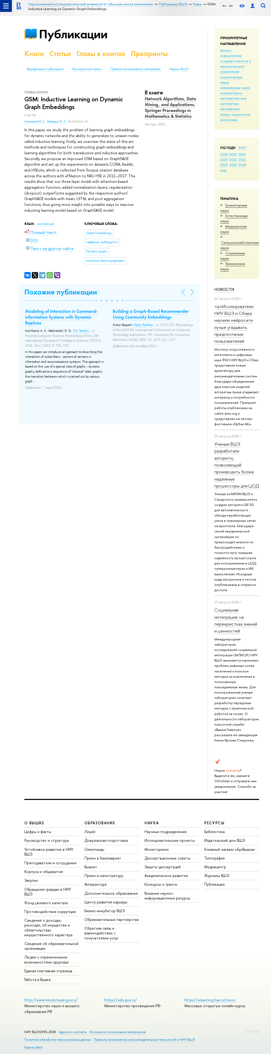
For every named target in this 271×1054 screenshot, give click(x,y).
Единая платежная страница (48, 970)
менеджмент (230, 108)
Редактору (252, 1031)
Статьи (60, 53)
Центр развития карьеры (105, 901)
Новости (224, 289)
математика (229, 103)
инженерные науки (235, 87)
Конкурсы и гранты (160, 884)
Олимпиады (94, 849)
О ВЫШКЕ (34, 822)
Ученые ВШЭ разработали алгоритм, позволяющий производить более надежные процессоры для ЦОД (236, 465)
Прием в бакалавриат (102, 858)
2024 (242, 154)
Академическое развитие (166, 875)
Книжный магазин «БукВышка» (229, 849)
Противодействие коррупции (50, 911)
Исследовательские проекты (169, 840)
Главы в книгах (100, 53)
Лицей (89, 831)
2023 (224, 159)
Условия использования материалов (117, 1032)
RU (225, 6)
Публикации (73, 34)
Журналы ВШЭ (216, 875)
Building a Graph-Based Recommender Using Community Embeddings (151, 314)
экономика (228, 119)
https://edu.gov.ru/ (120, 999)
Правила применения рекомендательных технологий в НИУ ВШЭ (144, 1039)
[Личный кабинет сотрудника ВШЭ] (252, 6)
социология (240, 114)
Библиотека (214, 831)
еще (223, 170)
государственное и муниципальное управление (235, 66)
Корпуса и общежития (43, 871)
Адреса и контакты (72, 1032)
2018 (242, 164)
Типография (214, 858)
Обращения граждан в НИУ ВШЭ (47, 892)
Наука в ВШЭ (178, 69)
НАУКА (151, 822)
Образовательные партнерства (111, 919)
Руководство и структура (46, 840)
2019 (233, 164)
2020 (224, 164)
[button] (96, 300)
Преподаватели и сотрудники (50, 862)
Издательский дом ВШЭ (224, 840)
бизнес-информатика (230, 53)
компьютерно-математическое (233, 96)
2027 (242, 147)
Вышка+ (90, 866)
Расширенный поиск (87, 69)
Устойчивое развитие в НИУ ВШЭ (48, 852)
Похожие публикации (60, 292)
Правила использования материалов (135, 69)
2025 (233, 154)
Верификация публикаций (45, 69)
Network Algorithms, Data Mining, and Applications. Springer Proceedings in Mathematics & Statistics (170, 107)
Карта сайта (33, 1047)
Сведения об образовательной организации (51, 946)
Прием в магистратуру (103, 875)
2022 (233, 159)
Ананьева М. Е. (34, 121)
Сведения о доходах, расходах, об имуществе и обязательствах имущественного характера (48, 927)
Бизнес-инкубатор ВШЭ (104, 910)
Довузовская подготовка (106, 840)
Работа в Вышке (37, 979)
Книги (34, 53)
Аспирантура (95, 884)
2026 (224, 154)
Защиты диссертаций (162, 866)
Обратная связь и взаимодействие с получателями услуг (101, 933)
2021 (242, 159)
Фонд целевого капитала (46, 902)
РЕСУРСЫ (214, 822)
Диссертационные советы (167, 858)
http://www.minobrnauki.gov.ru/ (51, 999)
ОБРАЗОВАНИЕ (99, 822)
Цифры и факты (37, 831)
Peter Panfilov (143, 325)
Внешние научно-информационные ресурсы (167, 896)
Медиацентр (215, 866)
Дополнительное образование (111, 893)
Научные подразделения (165, 831)
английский (46, 224)
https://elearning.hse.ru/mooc (210, 999)
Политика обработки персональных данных (57, 1039)
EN (231, 6)
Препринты (149, 53)
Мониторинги (156, 849)
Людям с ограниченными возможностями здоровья (46, 959)
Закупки (31, 880)
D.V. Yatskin (81, 331)
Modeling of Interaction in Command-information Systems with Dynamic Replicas (61, 317)
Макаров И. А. (56, 121)
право (225, 114)
